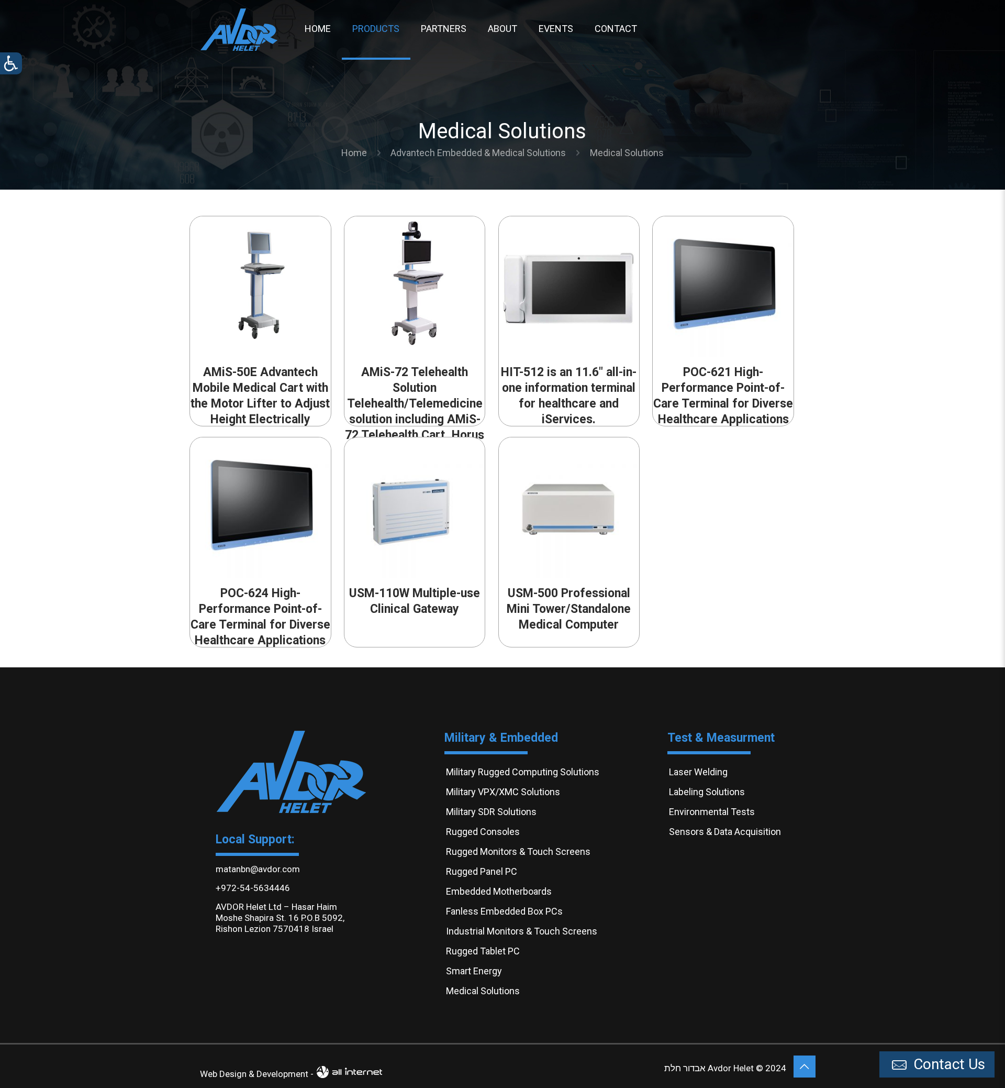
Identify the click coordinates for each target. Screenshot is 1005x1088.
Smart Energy (474, 970)
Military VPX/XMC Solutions (503, 791)
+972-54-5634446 (253, 888)
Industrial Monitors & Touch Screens (521, 931)
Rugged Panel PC (481, 871)
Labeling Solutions (707, 791)
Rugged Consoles (483, 831)
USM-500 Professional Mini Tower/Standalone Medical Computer (569, 609)
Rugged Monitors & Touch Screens (518, 851)
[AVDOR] (239, 29)
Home (354, 152)
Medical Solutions (483, 990)
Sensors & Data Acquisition (725, 831)
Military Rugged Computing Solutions (522, 771)
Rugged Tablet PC (483, 951)
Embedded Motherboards (499, 891)
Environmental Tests (712, 811)
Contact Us (947, 1064)
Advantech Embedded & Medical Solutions (478, 152)
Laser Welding (698, 771)
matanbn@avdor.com (258, 869)
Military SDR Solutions (491, 811)
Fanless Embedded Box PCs (504, 911)
